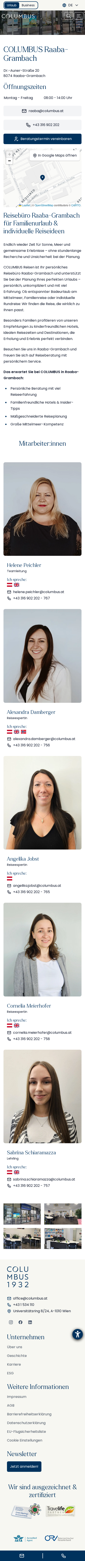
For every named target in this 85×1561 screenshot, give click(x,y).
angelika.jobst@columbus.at (37, 885)
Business (28, 5)
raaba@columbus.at (46, 110)
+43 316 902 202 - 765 (31, 891)
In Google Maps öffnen (57, 155)
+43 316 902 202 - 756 (31, 745)
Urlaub (12, 5)
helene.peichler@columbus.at (38, 591)
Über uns (14, 1346)
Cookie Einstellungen (24, 1440)
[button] (42, 177)
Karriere (14, 1364)
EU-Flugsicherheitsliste (26, 1431)
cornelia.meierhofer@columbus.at (42, 1032)
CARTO (75, 205)
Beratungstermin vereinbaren (46, 138)
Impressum (16, 1396)
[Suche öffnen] (68, 16)
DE (70, 5)
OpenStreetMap (44, 205)
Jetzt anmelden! (24, 1466)
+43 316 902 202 (46, 124)
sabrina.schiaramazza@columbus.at (44, 1179)
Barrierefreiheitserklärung (29, 1414)
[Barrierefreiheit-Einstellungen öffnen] (77, 1334)
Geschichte (17, 1355)
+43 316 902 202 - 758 (31, 1038)
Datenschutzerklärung (26, 1422)
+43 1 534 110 (23, 1304)
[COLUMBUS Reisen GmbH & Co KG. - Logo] (19, 16)
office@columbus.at (30, 1298)
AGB (10, 1405)
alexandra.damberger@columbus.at (44, 738)
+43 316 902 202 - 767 (31, 598)
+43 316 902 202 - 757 (31, 1185)
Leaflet (25, 205)
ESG (10, 1373)
